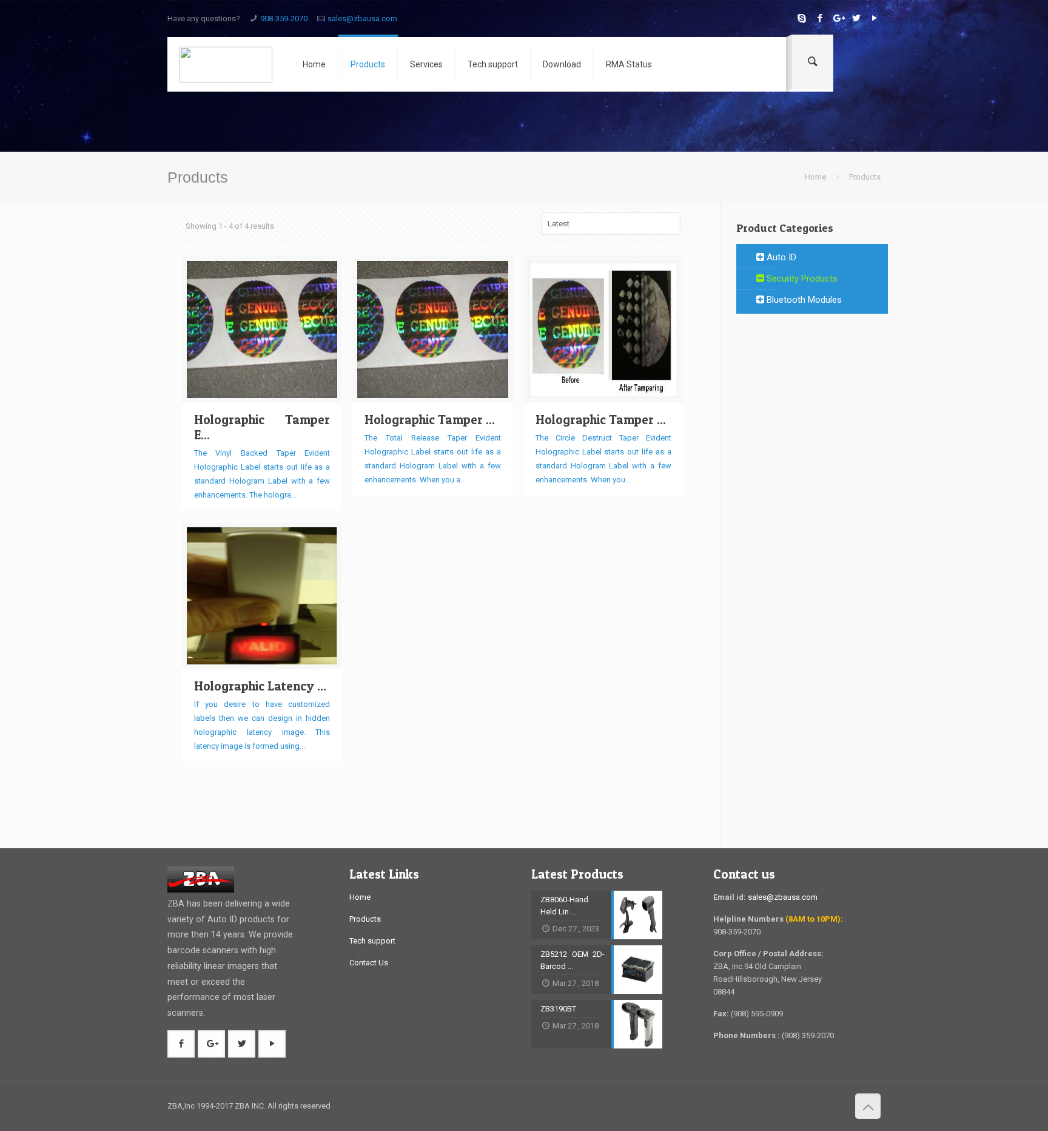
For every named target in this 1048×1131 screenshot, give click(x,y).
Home (815, 176)
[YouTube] (874, 18)
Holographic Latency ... (260, 686)
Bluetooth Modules (803, 299)
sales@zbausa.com (362, 18)
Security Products (801, 278)
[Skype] (801, 18)
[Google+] (837, 18)
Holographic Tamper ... (429, 419)
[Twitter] (856, 18)
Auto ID (780, 257)
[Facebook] (819, 18)
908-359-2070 (283, 18)
